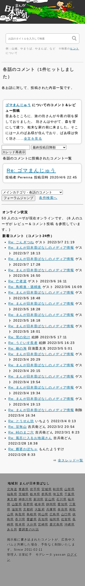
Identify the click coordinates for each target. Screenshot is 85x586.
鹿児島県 (56, 524)
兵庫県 (51, 509)
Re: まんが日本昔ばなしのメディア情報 (41, 247)
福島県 (12, 494)
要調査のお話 (29, 529)
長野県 (28, 504)
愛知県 (63, 504)
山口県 (66, 514)
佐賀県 (66, 519)
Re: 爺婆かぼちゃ (23, 449)
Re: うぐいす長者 (23, 343)
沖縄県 (69, 524)
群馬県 (47, 494)
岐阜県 (40, 504)
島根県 (32, 514)
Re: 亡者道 (17, 281)
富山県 (50, 499)
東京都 (12, 499)
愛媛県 (32, 519)
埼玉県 (58, 494)
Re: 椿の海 (17, 348)
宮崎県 (43, 524)
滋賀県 (17, 509)
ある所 (12, 529)
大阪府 (40, 509)
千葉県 (69, 494)
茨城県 (24, 494)
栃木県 (35, 494)
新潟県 (39, 499)
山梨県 (17, 504)
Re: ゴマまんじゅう (31, 170)
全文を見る (33, 138)
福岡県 (55, 519)
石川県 (61, 499)
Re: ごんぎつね (21, 242)
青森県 (24, 489)
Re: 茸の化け (19, 337)
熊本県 (20, 524)
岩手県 (35, 489)
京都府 (28, 509)
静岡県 (51, 504)
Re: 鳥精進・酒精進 (24, 287)
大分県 (32, 524)
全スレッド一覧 (70, 460)
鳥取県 (20, 514)
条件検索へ (48, 198)
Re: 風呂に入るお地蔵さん (30, 438)
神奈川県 (25, 499)
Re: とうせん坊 (21, 421)
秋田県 (58, 489)
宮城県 (47, 489)
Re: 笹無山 (17, 427)
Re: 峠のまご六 (21, 432)
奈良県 (63, 509)
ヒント (74, 48)
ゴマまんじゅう (18, 105)
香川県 (20, 519)
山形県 (69, 489)
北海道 (12, 489)
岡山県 (43, 514)
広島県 (55, 514)
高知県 (43, 519)
